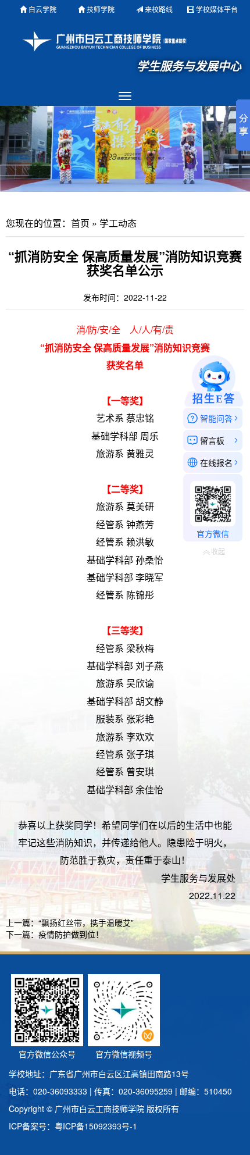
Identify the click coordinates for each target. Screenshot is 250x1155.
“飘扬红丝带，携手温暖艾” (86, 922)
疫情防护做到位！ (70, 934)
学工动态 (118, 223)
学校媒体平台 (217, 9)
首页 (80, 223)
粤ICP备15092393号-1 (96, 1126)
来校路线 (159, 9)
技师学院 (101, 9)
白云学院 (42, 9)
